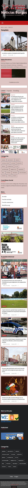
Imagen (16, 476)
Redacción (5, 55)
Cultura (8, 49)
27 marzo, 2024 (10, 55)
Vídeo (11, 476)
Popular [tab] (9, 91)
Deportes (19, 163)
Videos (14, 175)
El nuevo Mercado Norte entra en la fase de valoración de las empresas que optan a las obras (13, 370)
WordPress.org (6, 205)
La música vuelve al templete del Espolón (13, 53)
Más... (3, 172)
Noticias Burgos (14, 12)
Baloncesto (10, 160)
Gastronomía (5, 169)
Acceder (4, 196)
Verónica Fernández (6, 285)
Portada (8, 172)
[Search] (25, 22)
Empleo (3, 166)
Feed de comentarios (7, 202)
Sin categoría (22, 172)
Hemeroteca (13, 169)
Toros (9, 175)
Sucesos (13, 104)
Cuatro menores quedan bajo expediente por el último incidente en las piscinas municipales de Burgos (17, 109)
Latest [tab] (3, 91)
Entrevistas (10, 166)
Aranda (4, 160)
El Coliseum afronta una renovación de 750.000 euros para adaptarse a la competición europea (14, 282)
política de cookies (15, 484)
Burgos (4, 49)
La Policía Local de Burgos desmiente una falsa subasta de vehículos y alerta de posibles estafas (14, 340)
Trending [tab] (16, 91)
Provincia (15, 172)
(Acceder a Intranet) (6, 421)
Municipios (21, 169)
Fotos (16, 166)
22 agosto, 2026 (13, 285)
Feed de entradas (6, 199)
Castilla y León (5, 163)
